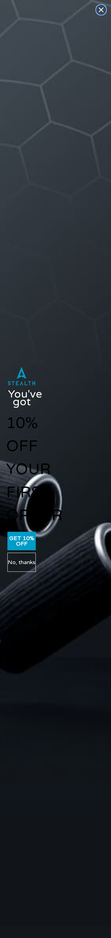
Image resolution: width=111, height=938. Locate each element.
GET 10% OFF (21, 541)
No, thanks (21, 562)
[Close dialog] (101, 10)
